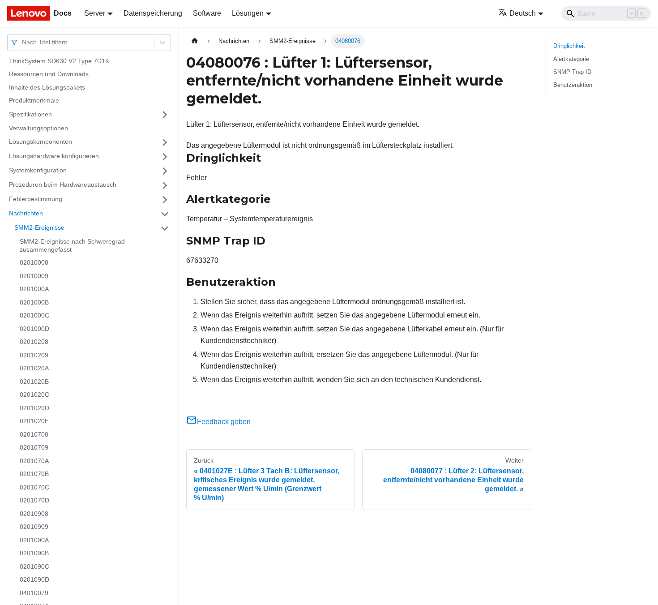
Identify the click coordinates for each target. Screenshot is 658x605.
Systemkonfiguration (38, 170)
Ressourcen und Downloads (49, 74)
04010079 (34, 592)
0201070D (34, 500)
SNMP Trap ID (572, 72)
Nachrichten (26, 213)
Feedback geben (224, 421)
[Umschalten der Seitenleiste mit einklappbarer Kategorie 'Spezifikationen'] (165, 114)
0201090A (34, 540)
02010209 (34, 355)
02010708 (34, 434)
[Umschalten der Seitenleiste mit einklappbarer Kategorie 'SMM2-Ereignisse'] (165, 228)
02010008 (34, 262)
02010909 (34, 527)
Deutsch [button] (522, 13)
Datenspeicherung (153, 13)
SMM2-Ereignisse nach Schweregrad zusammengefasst (72, 245)
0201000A (34, 289)
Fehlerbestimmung (35, 199)
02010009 (34, 275)
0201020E (34, 421)
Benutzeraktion (572, 85)
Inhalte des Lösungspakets (47, 87)
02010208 (34, 342)
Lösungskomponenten (40, 142)
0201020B (34, 381)
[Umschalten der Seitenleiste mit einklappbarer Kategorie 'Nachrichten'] (165, 214)
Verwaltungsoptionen (38, 128)
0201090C (34, 566)
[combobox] (23, 42)
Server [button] (94, 13)
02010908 (34, 513)
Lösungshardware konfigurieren (54, 156)
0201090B (34, 553)
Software (207, 13)
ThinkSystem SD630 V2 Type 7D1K (59, 60)
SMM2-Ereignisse (39, 228)
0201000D (34, 328)
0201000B (34, 302)
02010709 (34, 447)
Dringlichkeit (569, 46)
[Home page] (194, 41)
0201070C (34, 487)
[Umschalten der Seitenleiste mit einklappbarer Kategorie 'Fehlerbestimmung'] (165, 200)
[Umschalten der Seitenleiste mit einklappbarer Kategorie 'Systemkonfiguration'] (165, 171)
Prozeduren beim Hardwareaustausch (62, 185)
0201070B (34, 474)
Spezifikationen (30, 114)
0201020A (34, 368)
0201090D (34, 580)
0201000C (34, 315)
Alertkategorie (571, 59)
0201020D (34, 408)
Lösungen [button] (248, 13)
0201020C (34, 395)
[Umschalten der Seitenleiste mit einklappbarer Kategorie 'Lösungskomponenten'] (165, 142)
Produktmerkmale (34, 100)
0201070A (34, 460)
